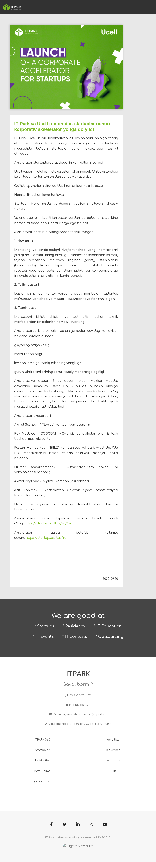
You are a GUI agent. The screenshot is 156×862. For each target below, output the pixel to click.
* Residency (74, 626)
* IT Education (108, 626)
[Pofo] (12, 7)
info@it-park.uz (79, 705)
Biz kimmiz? (113, 750)
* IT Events (43, 636)
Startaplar (42, 750)
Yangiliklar (114, 739)
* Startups (44, 626)
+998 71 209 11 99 (80, 695)
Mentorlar (114, 760)
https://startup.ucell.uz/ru (46, 538)
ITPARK (78, 674)
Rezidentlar (42, 760)
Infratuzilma (42, 771)
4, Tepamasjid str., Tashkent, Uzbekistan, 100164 (79, 724)
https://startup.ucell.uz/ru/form (49, 523)
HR (114, 771)
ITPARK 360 (42, 739)
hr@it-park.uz (97, 714)
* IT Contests (74, 636)
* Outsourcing (109, 636)
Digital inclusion (42, 781)
